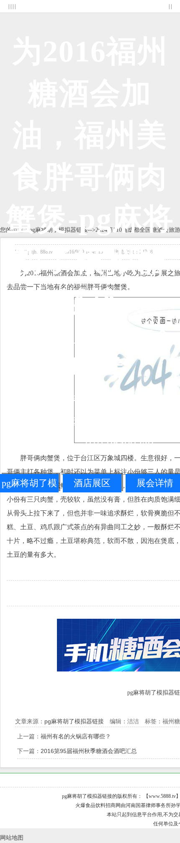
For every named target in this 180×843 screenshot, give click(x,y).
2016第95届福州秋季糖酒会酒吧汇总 (89, 751)
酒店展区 (92, 483)
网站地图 (11, 838)
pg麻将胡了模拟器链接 (29, 485)
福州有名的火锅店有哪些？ (76, 736)
